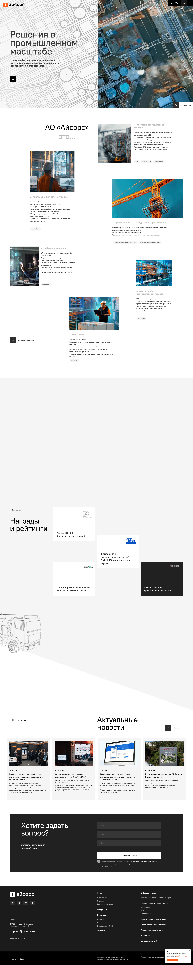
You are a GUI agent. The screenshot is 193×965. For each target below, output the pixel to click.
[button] (26, 340)
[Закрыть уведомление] (189, 950)
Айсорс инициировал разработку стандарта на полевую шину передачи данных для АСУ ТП (117, 777)
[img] (14, 5)
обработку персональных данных (145, 861)
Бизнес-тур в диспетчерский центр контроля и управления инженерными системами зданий (26, 777)
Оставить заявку (129, 855)
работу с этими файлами (182, 956)
